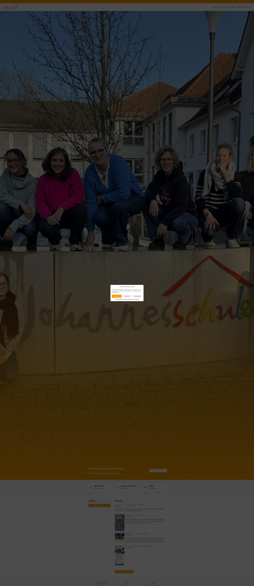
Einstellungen (137, 296)
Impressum (136, 299)
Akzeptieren (116, 296)
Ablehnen (127, 296)
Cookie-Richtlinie (119, 299)
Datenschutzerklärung (128, 299)
